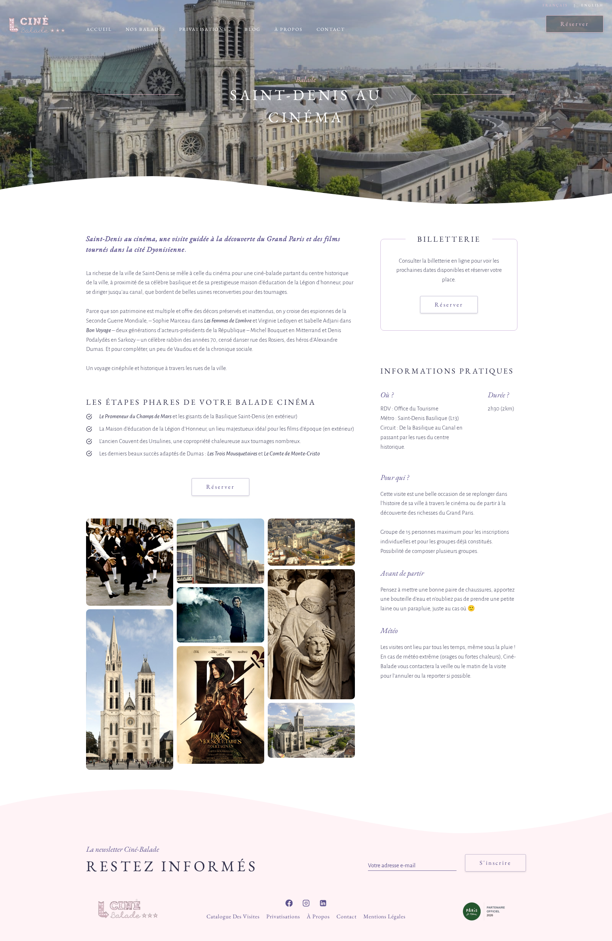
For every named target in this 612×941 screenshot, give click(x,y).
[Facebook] (289, 903)
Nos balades (145, 29)
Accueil (99, 29)
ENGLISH (592, 5)
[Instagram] (306, 903)
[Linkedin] (323, 903)
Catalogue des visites (233, 916)
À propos (288, 29)
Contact (331, 29)
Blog (252, 29)
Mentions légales (384, 916)
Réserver (574, 24)
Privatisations (283, 916)
